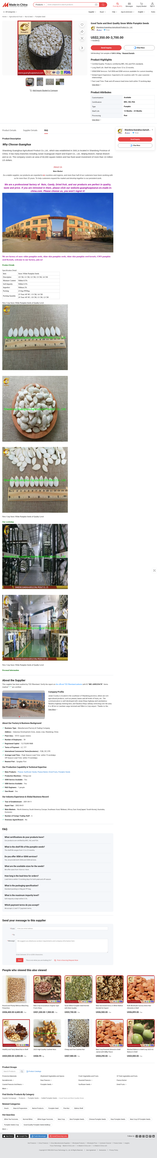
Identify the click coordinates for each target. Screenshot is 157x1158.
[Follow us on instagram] (143, 1136)
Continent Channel (105, 1143)
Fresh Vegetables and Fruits (88, 1076)
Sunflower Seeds (84, 1084)
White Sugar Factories (45, 1119)
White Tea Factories (11, 1119)
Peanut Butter (122, 1080)
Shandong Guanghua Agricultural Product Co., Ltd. (114, 27)
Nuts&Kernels (7, 1080)
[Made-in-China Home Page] (14, 4)
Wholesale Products (78, 1143)
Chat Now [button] (141, 48)
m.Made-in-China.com (84, 1146)
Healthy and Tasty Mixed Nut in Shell (15, 1049)
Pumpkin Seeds (45, 1084)
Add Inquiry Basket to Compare (45, 90)
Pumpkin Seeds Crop (11, 1125)
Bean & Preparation (20, 1108)
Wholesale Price (92, 1143)
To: (14, 935)
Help (113, 12)
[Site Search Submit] (103, 4)
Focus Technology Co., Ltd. (62, 1150)
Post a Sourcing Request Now (66, 960)
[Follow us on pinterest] (150, 1136)
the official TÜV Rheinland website (69, 684)
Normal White (28, 1119)
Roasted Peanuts (84, 1080)
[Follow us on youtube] (147, 1136)
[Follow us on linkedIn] (153, 1136)
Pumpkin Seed (40, 16)
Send (19, 960)
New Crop (61, 1119)
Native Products (38, 1108)
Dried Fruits (121, 1084)
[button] (96, 5)
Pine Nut (66, 1108)
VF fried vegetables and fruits (127, 1076)
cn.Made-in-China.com (100, 1146)
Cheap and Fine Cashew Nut (75, 1049)
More (4, 1129)
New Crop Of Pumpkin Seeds (140, 1119)
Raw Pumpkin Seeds (118, 1119)
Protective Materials (9, 1076)
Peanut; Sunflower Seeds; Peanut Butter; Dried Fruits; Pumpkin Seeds (44, 772)
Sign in (152, 6)
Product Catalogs (34, 1071)
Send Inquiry (106, 48)
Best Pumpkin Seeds (77, 1119)
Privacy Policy (113, 1150)
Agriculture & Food (15, 16)
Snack (6, 1108)
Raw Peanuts (45, 1080)
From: (13, 928)
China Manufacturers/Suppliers (60, 1143)
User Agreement (91, 1150)
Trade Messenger (38, 1136)
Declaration (102, 1150)
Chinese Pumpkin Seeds (97, 1119)
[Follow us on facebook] (137, 1136)
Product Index (117, 1143)
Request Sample (128, 53)
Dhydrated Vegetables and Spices (52, 1076)
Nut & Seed (29, 16)
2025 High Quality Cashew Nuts (44, 1049)
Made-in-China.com (69, 1146)
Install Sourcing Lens (59, 1136)
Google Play (22, 1136)
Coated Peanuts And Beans (12, 1084)
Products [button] (39, 4)
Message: (11, 941)
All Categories (10, 12)
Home (4, 16)
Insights (126, 1143)
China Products (43, 1143)
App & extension (126, 12)
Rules (153, 12)
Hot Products (32, 1143)
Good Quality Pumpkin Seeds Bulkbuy (37, 1125)
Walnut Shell (78, 1108)
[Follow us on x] (140, 1136)
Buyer (102, 12)
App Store (8, 1136)
